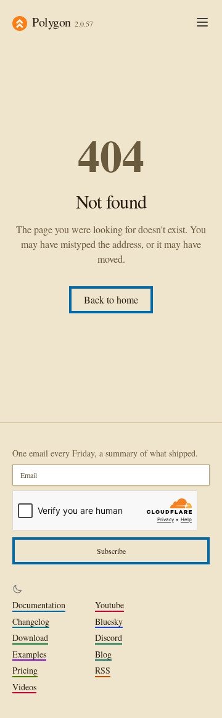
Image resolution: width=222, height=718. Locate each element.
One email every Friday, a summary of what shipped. (105, 453)
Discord (108, 637)
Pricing (25, 670)
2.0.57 (84, 23)
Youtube (109, 605)
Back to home (111, 299)
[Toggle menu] (202, 22)
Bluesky (109, 621)
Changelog (30, 621)
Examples (29, 654)
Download (30, 637)
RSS (102, 670)
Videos (24, 687)
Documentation (38, 605)
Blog (103, 654)
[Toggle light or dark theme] (17, 589)
